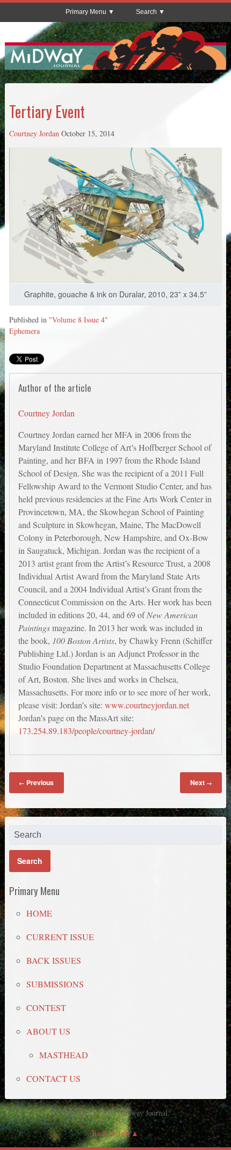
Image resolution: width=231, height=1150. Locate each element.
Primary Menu (86, 12)
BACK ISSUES (53, 960)
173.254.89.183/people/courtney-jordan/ (86, 730)
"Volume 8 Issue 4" (78, 319)
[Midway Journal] (116, 65)
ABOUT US (48, 1031)
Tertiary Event (47, 111)
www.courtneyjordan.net (147, 704)
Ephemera (24, 331)
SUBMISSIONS (55, 984)
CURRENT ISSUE (60, 936)
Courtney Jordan (34, 133)
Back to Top (110, 1133)
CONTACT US (53, 1078)
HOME (39, 913)
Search (146, 12)
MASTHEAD (63, 1054)
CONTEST (46, 1007)
